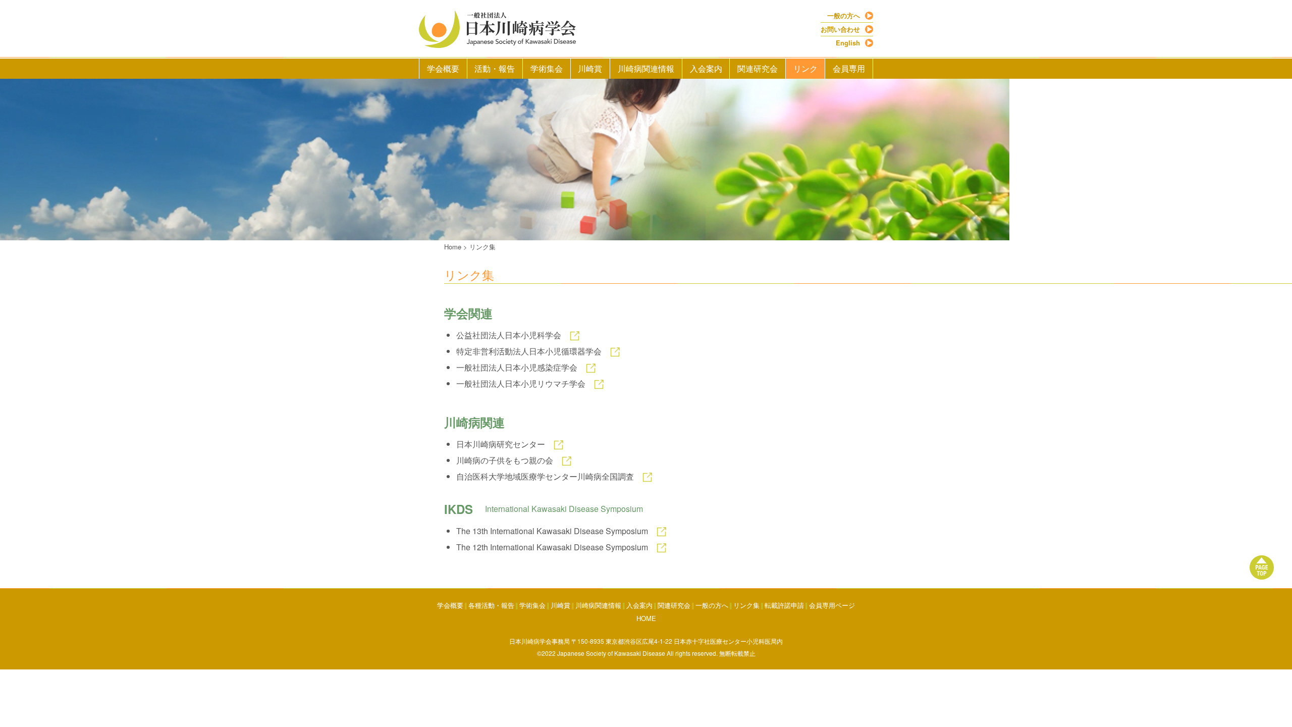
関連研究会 (757, 68)
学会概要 (443, 68)
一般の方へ (843, 15)
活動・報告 (494, 68)
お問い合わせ (840, 29)
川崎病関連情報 (646, 68)
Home (452, 246)
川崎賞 (590, 68)
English (848, 42)
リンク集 (482, 246)
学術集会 (546, 68)
